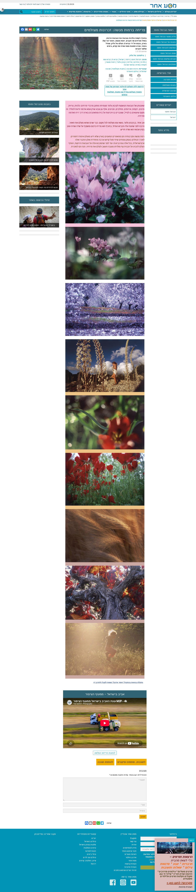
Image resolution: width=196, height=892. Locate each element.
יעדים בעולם (170, 12)
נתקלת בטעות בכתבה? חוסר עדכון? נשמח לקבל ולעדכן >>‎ (118, 682)
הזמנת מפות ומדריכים (57, 16)
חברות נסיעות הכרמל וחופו (164, 58)
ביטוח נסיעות (44, 16)
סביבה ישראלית (169, 90)
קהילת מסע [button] (138, 12)
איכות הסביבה (170, 79)
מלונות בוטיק (100, 16)
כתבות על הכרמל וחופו (166, 42)
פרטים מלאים (39, 226)
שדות (138, 65)
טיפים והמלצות (90, 848)
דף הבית (174, 20)
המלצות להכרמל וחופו (166, 47)
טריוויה (167, 16)
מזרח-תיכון (166, 20)
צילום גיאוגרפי (169, 96)
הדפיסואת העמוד (139, 80)
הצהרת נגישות (130, 864)
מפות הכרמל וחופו (168, 53)
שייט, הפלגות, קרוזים (87, 861)
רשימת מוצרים (130, 854)
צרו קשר (22, 4)
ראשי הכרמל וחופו (163, 30)
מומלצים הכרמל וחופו (166, 64)
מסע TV (174, 16)
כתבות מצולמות (169, 85)
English (133, 838)
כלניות (143, 62)
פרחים (136, 62)
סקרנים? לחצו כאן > (179, 882)
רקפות (144, 65)
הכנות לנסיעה (144, 16)
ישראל (159, 20)
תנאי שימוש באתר (129, 851)
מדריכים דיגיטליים (157, 16)
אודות (134, 845)
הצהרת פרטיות (130, 867)
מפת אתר (132, 861)
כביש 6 (114, 59)
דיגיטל (93, 864)
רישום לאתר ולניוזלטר (33, 4)
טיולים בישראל (154, 12)
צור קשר (133, 841)
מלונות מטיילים (112, 16)
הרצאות (86, 12)
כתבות (144, 20)
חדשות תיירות (133, 16)
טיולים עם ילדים (89, 857)
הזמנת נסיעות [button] (75, 12)
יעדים (93, 838)
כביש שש (106, 59)
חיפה (128, 59)
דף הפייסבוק (80, 16)
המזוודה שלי (46, 4)
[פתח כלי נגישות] (2, 10)
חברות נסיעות (122, 16)
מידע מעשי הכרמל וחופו (165, 36)
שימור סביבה (129, 65)
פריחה (129, 62)
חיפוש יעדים (49, 11)
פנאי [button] (113, 12)
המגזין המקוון (90, 16)
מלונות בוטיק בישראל (87, 845)
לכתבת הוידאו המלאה (104, 752)
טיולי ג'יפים (70, 16)
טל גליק (132, 55)
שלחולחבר (131, 80)
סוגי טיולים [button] (124, 12)
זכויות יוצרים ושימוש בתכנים (125, 870)
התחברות (63, 4)
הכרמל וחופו (152, 20)
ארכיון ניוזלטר (131, 857)
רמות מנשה (110, 62)
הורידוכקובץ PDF (110, 80)
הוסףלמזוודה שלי (121, 80)
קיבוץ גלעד (121, 62)
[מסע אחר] (163, 6)
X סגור (191, 840)
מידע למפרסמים (129, 848)
